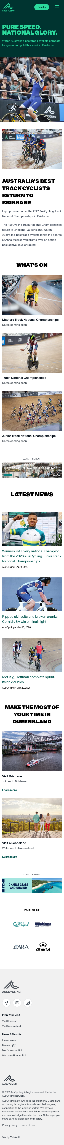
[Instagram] (27, 1003)
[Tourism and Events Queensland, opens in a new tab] (21, 924)
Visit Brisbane (9, 1021)
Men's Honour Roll (12, 1050)
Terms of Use (27, 1125)
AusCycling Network (13, 1096)
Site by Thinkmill (11, 1137)
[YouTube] (17, 1003)
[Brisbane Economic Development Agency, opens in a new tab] (43, 924)
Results (13, 1045)
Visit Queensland (11, 1026)
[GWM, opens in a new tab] (43, 947)
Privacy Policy (9, 1125)
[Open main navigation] (57, 7)
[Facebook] (6, 1003)
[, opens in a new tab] (32, 470)
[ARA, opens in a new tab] (21, 947)
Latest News (9, 1040)
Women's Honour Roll (14, 1055)
